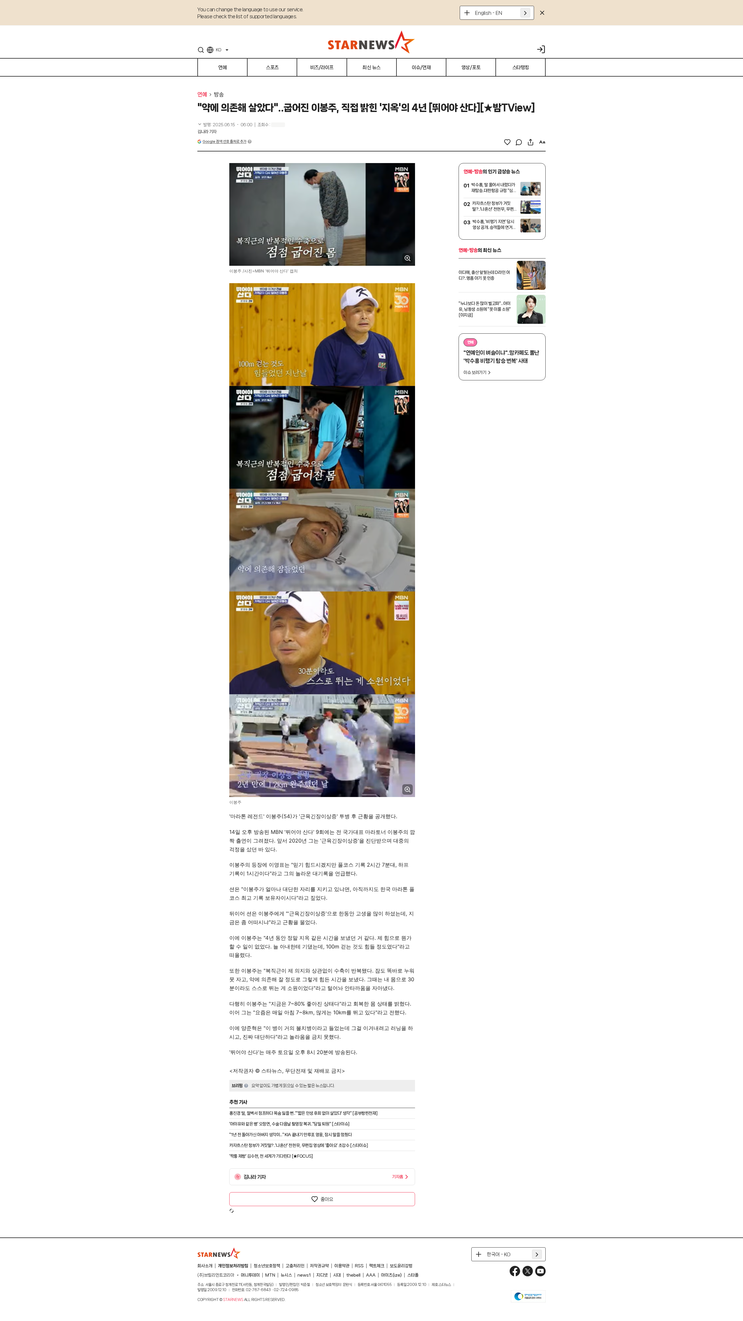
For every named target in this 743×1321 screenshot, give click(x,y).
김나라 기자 (207, 131)
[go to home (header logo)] (371, 41)
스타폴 (413, 1275)
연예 (202, 94)
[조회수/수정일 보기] (225, 125)
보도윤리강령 (401, 1266)
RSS (359, 1266)
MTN (270, 1275)
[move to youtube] (540, 1271)
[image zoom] (407, 258)
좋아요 (326, 1199)
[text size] (542, 142)
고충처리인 (295, 1266)
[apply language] (525, 12)
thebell (353, 1275)
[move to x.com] (527, 1271)
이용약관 (341, 1266)
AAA (371, 1275)
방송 (218, 94)
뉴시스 (286, 1275)
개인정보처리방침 (233, 1266)
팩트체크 (376, 1266)
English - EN (488, 12)
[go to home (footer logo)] (219, 1253)
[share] (530, 142)
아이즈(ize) (391, 1275)
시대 (337, 1275)
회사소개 (204, 1266)
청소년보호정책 (267, 1266)
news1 (304, 1275)
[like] (507, 142)
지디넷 (322, 1275)
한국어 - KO (499, 1254)
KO (218, 50)
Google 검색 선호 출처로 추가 (224, 141)
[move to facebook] (515, 1271)
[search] (200, 49)
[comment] (518, 142)
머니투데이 (250, 1275)
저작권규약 (319, 1266)
